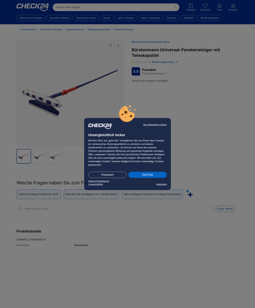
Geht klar (147, 174)
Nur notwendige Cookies (155, 125)
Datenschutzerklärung (98, 181)
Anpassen (107, 174)
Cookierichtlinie (95, 184)
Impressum (161, 184)
